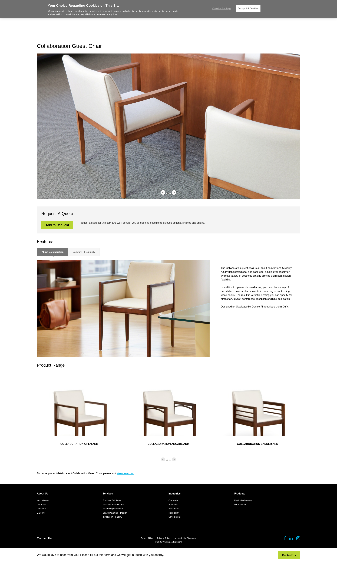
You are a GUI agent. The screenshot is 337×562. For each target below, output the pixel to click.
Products (239, 493)
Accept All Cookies (248, 8)
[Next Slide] (174, 192)
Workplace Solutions (172, 542)
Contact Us (44, 538)
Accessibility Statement (185, 538)
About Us (42, 493)
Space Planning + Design (115, 513)
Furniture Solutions (112, 500)
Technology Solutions (113, 508)
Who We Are (43, 500)
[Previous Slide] (163, 192)
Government (174, 517)
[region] (168, 9)
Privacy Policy (163, 538)
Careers (41, 513)
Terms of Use (147, 538)
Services (108, 493)
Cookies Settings (221, 8)
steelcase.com (125, 473)
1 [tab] (167, 193)
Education (173, 504)
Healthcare (173, 508)
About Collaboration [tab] (53, 252)
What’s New (240, 504)
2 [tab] (170, 193)
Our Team (41, 504)
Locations (41, 508)
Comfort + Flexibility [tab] (84, 252)
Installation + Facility (112, 517)
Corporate (173, 500)
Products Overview (243, 500)
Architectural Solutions (113, 504)
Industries (174, 493)
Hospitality (173, 513)
